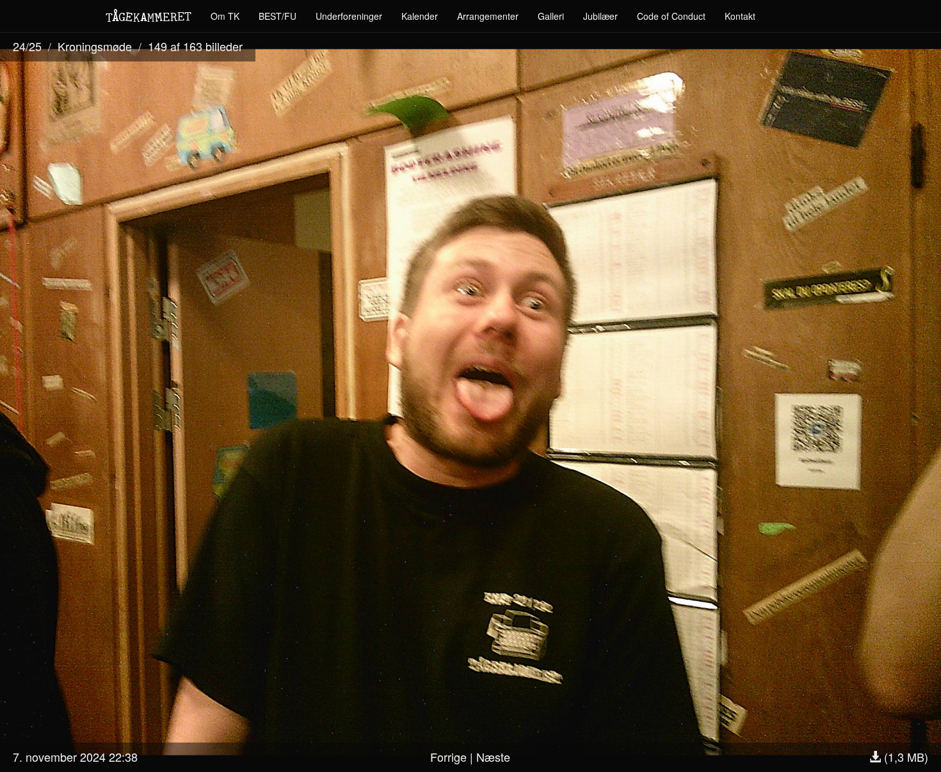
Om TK (225, 16)
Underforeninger (349, 16)
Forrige (448, 756)
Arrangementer (488, 16)
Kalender (419, 16)
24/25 (27, 46)
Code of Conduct (671, 16)
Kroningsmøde (95, 46)
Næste (493, 756)
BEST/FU (277, 16)
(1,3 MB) (904, 756)
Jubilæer (600, 16)
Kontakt (740, 16)
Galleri (551, 16)
